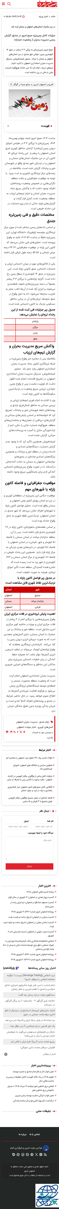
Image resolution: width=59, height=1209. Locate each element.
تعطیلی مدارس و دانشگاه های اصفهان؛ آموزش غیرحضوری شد (32, 767)
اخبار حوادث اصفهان (26, 727)
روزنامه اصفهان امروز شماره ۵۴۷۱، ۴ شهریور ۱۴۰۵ (32, 912)
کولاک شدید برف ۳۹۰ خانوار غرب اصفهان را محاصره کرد (29, 758)
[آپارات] (18, 1155)
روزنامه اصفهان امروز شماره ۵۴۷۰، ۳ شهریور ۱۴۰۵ (32, 954)
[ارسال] (11, 732)
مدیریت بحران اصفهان (27, 722)
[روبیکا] (23, 1155)
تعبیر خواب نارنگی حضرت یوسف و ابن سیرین (34, 1096)
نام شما (50, 821)
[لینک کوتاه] (14, 732)
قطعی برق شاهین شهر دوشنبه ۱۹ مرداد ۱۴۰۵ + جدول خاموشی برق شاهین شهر (30, 1088)
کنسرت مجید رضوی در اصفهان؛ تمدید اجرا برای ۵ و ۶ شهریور (31, 934)
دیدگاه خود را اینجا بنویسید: (40, 833)
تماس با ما (35, 1134)
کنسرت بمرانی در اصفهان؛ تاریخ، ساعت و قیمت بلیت (31, 917)
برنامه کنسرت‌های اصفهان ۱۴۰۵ (40, 892)
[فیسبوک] (17, 732)
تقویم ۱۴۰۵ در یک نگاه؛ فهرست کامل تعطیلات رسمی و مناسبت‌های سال (30, 1079)
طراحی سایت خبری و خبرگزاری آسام (26, 1148)
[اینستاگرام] (40, 1155)
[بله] (13, 1155)
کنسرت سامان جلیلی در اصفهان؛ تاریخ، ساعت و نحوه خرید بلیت (28, 925)
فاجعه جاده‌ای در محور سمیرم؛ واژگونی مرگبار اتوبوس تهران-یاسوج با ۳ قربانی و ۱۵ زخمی (30, 799)
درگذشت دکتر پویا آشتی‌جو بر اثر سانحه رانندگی (33, 1101)
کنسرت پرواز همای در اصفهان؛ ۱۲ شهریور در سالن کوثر (31, 897)
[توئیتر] (21, 732)
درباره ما (23, 1134)
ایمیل (26, 821)
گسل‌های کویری (45, 727)
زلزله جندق (44, 722)
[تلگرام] (24, 732)
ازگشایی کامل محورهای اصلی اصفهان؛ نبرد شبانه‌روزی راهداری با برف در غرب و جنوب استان (30, 788)
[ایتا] (27, 1155)
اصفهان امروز (29, 1171)
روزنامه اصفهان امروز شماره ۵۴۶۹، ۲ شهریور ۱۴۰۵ (32, 960)
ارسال (29, 866)
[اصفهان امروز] (47, 4)
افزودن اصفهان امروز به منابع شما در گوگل (33, 84)
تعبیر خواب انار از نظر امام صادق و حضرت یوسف (33, 1072)
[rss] (45, 1155)
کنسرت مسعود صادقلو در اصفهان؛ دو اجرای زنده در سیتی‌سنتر (32, 905)
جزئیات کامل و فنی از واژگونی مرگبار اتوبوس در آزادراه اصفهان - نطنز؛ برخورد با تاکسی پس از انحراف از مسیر (29, 778)
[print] (7, 732)
